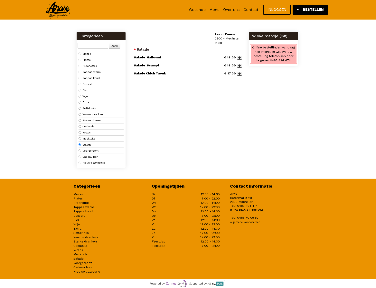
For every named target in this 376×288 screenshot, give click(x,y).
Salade (86, 144)
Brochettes (89, 65)
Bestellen (313, 9)
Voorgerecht (90, 150)
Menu (214, 9)
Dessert (87, 84)
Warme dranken (92, 114)
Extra (85, 102)
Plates (86, 59)
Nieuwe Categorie (94, 162)
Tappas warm (91, 71)
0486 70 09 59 (247, 217)
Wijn (85, 96)
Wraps (86, 132)
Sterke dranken (92, 120)
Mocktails (88, 138)
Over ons (231, 9)
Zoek (114, 46)
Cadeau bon (90, 156)
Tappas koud (91, 78)
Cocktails (88, 126)
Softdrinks (89, 108)
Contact (251, 9)
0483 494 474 (247, 206)
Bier (85, 90)
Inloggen (277, 9)
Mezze (86, 53)
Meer (218, 43)
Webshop (197, 9)
